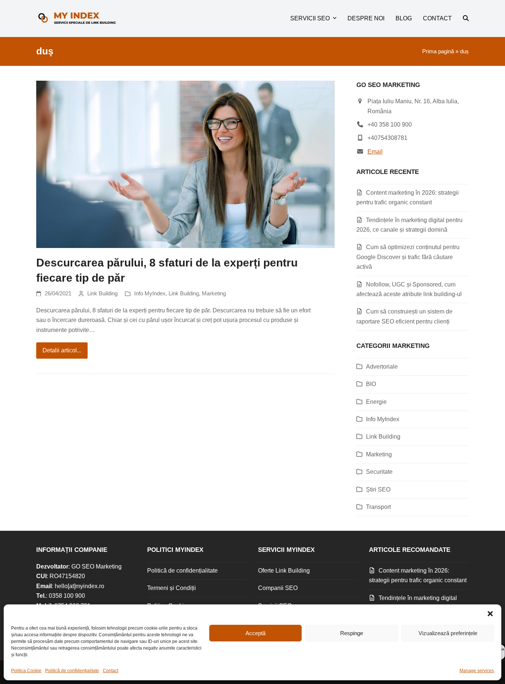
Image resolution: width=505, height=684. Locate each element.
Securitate (379, 472)
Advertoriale (382, 366)
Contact (110, 670)
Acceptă (255, 633)
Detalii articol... (62, 350)
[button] (490, 613)
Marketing (214, 293)
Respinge (351, 633)
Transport (378, 507)
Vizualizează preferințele (447, 633)
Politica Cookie (26, 670)
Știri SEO (378, 489)
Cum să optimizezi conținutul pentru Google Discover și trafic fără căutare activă (408, 257)
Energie (376, 402)
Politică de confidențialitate (72, 670)
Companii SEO (278, 588)
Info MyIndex (150, 293)
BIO (371, 384)
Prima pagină (438, 51)
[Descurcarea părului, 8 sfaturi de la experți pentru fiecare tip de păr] (185, 164)
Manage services (477, 670)
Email (375, 151)
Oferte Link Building (284, 570)
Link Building (102, 293)
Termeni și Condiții (171, 588)
